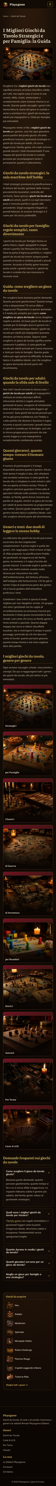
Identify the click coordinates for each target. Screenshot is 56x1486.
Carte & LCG (9, 1440)
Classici (6, 1450)
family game (14, 1220)
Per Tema (8, 1445)
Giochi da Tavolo (11, 1435)
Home (5, 16)
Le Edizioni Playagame (14, 1462)
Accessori (7, 1467)
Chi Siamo (8, 1471)
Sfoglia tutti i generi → (17, 1385)
